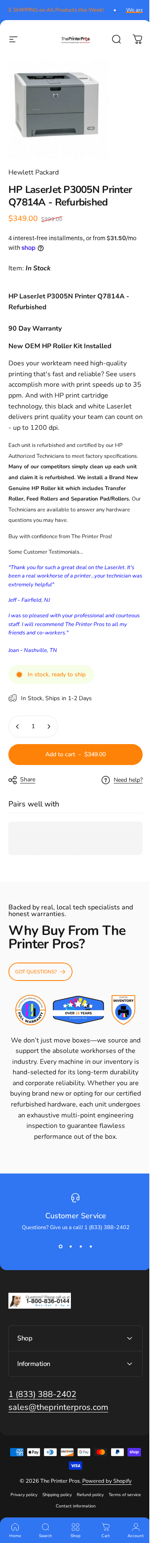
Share (27, 779)
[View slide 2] (70, 1246)
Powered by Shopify (103, 1498)
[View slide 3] (81, 1246)
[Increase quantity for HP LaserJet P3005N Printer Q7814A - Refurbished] (48, 726)
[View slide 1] (60, 1246)
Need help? (128, 780)
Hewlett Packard (33, 172)
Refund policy (105, 1511)
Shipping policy (72, 1511)
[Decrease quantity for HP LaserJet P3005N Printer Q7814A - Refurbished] (17, 726)
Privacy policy (39, 1511)
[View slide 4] (91, 1246)
